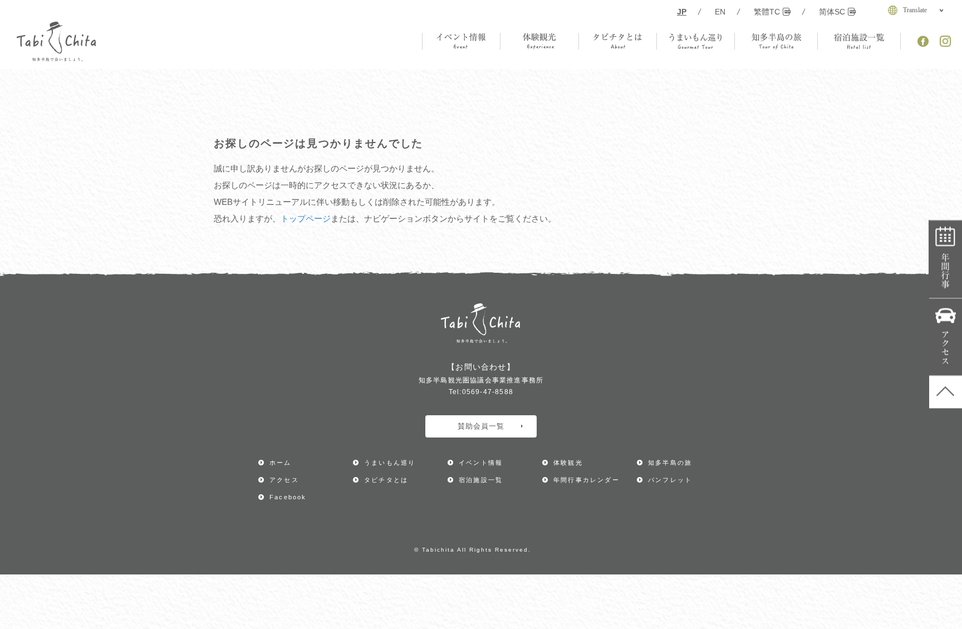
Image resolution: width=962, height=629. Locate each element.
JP (681, 12)
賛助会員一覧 (481, 426)
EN (720, 12)
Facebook (288, 497)
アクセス (945, 337)
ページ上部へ (945, 392)
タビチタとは (386, 479)
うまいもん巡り (389, 462)
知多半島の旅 (670, 462)
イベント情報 (481, 462)
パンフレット (670, 479)
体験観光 (568, 462)
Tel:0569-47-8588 (481, 392)
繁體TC (767, 12)
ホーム (280, 462)
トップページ (306, 218)
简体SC (832, 12)
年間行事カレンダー (945, 260)
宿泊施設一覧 (481, 479)
